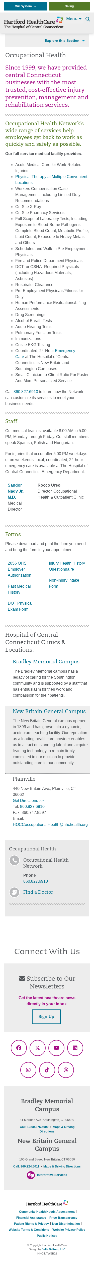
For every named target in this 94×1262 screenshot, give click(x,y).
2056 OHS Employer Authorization (19, 569)
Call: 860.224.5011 (26, 1166)
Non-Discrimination (66, 1223)
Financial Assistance (31, 1217)
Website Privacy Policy (68, 1229)
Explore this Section (62, 41)
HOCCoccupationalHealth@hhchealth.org (50, 824)
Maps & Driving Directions (62, 1166)
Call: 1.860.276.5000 (34, 1127)
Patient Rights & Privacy (31, 1223)
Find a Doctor (38, 892)
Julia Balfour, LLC (53, 1249)
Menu (72, 19)
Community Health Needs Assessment (47, 1211)
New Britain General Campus (49, 711)
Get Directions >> (28, 800)
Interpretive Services (52, 1175)
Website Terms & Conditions (29, 1229)
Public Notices (47, 1235)
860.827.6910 (26, 392)
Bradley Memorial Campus (46, 662)
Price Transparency (63, 1217)
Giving (69, 6)
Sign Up (46, 1017)
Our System (24, 6)
